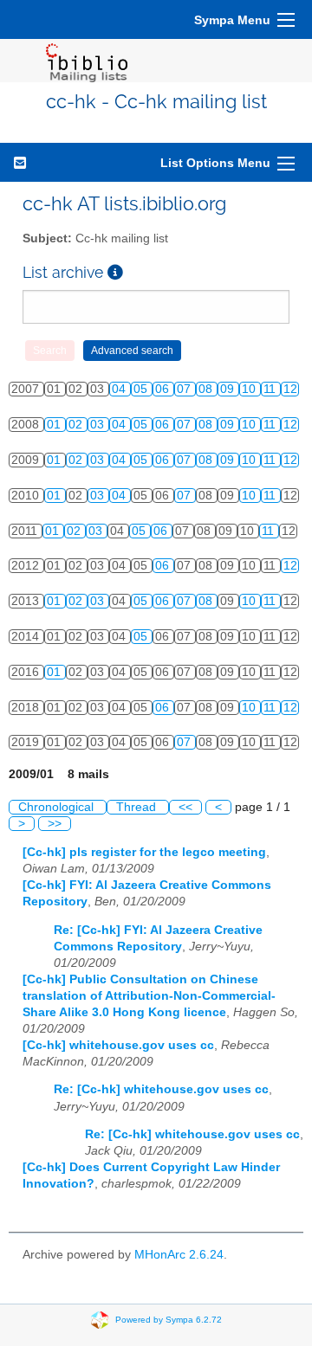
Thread (137, 807)
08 (207, 389)
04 (120, 389)
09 (228, 389)
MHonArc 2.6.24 (179, 1254)
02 (77, 424)
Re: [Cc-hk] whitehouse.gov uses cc (161, 1089)
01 (55, 424)
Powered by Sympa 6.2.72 (168, 1319)
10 (250, 389)
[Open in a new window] (115, 272)
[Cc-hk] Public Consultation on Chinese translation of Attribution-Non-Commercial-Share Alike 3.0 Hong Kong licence (149, 996)
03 (98, 424)
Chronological (57, 807)
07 (185, 389)
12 (290, 389)
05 (142, 389)
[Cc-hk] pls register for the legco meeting (144, 852)
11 (271, 389)
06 (163, 389)
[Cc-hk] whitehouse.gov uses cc (118, 1045)
